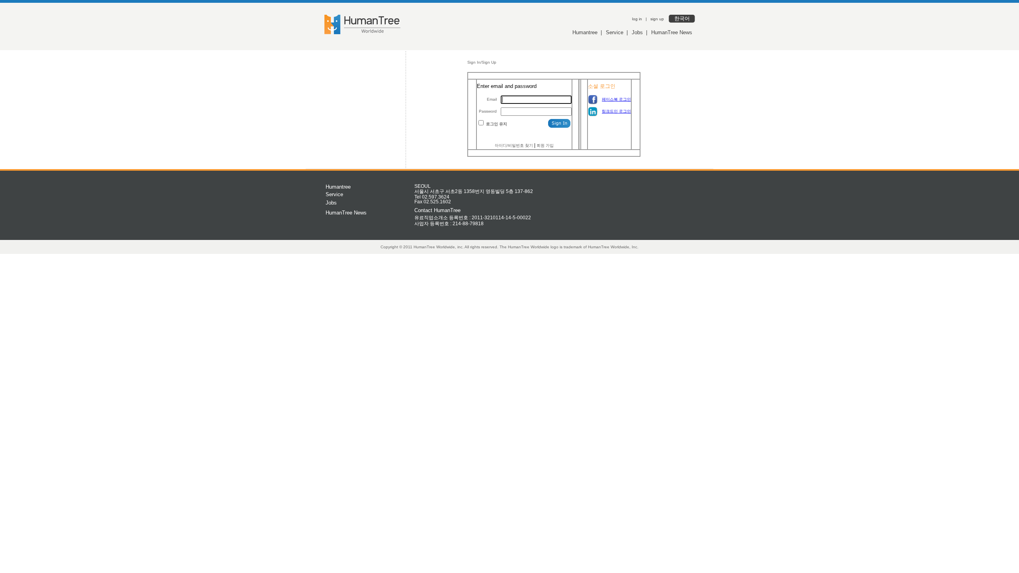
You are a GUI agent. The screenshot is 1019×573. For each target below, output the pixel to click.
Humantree (584, 32)
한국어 (682, 18)
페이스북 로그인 (616, 99)
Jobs (637, 32)
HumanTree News (671, 32)
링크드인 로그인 (616, 111)
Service (614, 32)
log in (637, 19)
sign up (657, 19)
